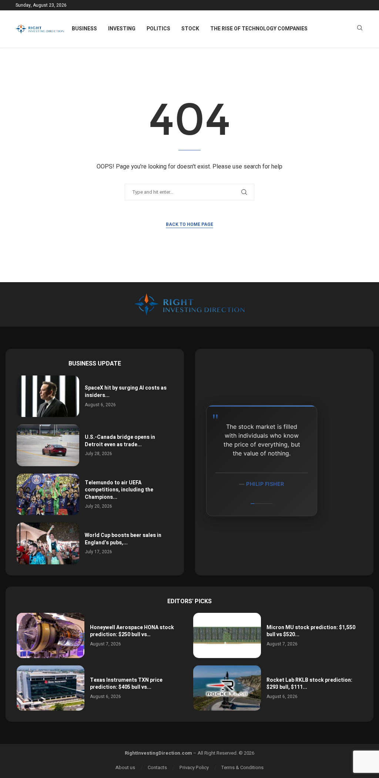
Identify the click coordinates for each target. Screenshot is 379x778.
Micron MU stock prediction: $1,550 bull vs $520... (310, 631)
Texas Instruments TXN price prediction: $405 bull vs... (126, 683)
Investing (121, 29)
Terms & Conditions (242, 767)
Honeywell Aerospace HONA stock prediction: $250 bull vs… (132, 631)
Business (84, 29)
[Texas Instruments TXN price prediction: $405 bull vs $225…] (50, 688)
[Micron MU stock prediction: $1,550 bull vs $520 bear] (227, 635)
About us (125, 767)
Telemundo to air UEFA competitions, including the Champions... (119, 490)
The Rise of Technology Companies (259, 29)
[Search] (359, 29)
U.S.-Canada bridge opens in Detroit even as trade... (120, 440)
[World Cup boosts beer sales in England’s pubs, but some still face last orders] (48, 543)
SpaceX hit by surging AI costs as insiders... (126, 391)
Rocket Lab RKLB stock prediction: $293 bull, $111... (309, 683)
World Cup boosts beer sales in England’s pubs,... (123, 539)
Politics (158, 29)
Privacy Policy (194, 767)
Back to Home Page (189, 224)
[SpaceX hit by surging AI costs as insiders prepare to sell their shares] (48, 396)
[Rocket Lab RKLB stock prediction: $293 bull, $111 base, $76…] (227, 688)
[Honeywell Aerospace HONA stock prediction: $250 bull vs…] (50, 635)
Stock (190, 29)
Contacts (157, 767)
